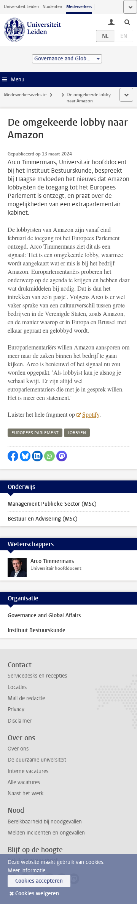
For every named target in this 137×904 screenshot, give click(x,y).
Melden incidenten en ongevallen (46, 832)
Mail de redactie (26, 698)
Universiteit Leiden (21, 7)
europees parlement (35, 433)
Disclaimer (20, 720)
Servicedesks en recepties (37, 675)
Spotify (90, 414)
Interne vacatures (28, 771)
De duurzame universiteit (37, 759)
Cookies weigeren (37, 893)
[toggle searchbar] (127, 22)
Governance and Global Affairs (44, 615)
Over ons (18, 748)
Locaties (17, 687)
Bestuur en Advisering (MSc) (43, 518)
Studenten (52, 7)
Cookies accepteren (39, 881)
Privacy (16, 709)
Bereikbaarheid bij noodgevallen (45, 821)
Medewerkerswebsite (25, 95)
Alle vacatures (24, 782)
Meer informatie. (27, 870)
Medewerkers (79, 7)
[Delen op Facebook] (13, 456)
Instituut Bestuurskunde (36, 630)
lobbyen (77, 433)
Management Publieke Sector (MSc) (52, 504)
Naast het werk (25, 793)
